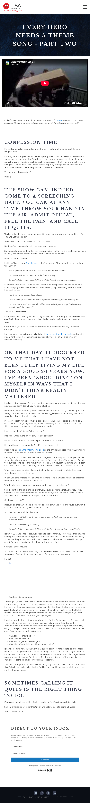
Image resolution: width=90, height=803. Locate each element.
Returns (20, 796)
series (59, 120)
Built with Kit (45, 770)
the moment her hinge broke (59, 334)
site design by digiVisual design (35, 797)
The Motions (32, 263)
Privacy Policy (43, 796)
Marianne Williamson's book (30, 450)
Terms (30, 796)
